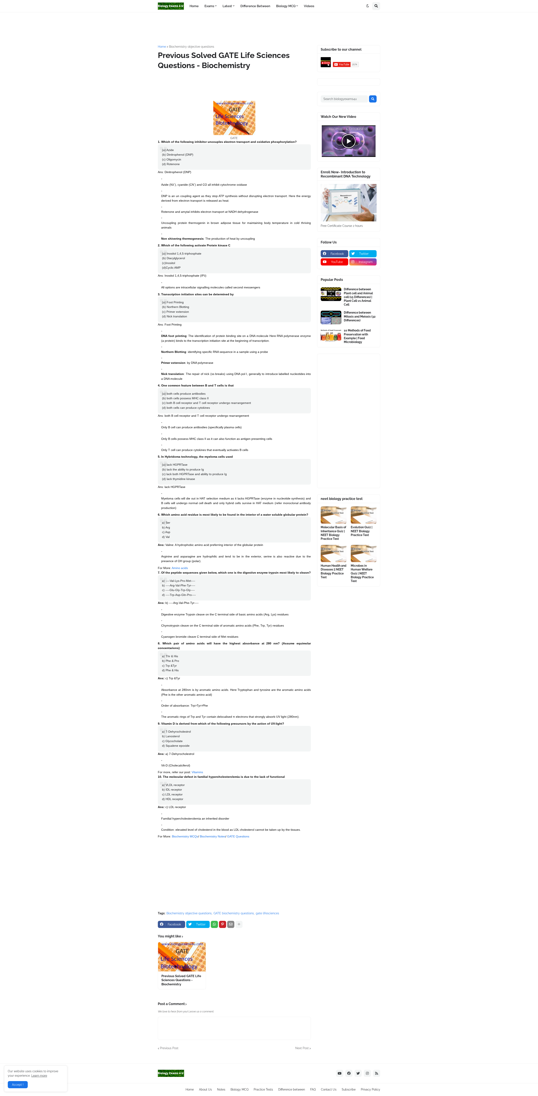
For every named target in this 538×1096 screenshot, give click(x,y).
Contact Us (328, 1089)
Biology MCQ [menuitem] (285, 6)
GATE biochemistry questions (234, 913)
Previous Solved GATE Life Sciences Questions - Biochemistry (181, 980)
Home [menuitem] (194, 6)
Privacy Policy (370, 1089)
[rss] (376, 1073)
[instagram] (367, 1073)
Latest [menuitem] (227, 6)
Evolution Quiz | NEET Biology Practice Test (361, 531)
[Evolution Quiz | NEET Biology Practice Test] (364, 515)
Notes (221, 1089)
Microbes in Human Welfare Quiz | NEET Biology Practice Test (362, 573)
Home (162, 46)
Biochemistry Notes (212, 836)
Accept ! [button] (18, 1084)
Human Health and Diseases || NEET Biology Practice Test (333, 571)
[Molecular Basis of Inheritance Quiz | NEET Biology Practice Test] (334, 515)
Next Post (302, 1048)
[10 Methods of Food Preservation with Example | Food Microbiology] (331, 335)
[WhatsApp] (214, 924)
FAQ (313, 1089)
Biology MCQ (239, 1089)
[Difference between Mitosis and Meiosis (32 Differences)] (331, 317)
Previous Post (169, 1048)
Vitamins (197, 772)
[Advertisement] (260, 28)
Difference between (291, 1089)
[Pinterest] (222, 924)
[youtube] (339, 1073)
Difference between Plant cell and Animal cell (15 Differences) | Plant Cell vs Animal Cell (358, 297)
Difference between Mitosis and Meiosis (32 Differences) (360, 316)
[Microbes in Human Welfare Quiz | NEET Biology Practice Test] (364, 553)
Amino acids (180, 568)
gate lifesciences (267, 913)
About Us (205, 1089)
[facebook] (348, 1073)
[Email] (230, 924)
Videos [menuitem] (309, 6)
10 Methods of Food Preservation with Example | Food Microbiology (357, 336)
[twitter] (358, 1073)
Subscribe (349, 1089)
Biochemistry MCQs (185, 836)
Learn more (39, 1075)
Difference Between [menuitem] (255, 6)
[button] (367, 6)
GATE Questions (238, 836)
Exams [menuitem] (209, 6)
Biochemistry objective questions (191, 46)
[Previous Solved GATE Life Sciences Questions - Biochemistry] (182, 956)
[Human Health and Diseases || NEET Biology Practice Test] (334, 553)
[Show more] (239, 924)
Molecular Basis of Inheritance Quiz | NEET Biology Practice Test (333, 533)
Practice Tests (263, 1089)
